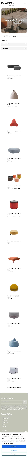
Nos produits (5, 418)
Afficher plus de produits (14, 387)
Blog (3, 424)
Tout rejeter (14, 454)
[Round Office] (7, 4)
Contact (4, 426)
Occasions (5, 422)
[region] (14, 444)
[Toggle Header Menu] (14, 3)
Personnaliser (14, 450)
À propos (4, 420)
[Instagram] (26, 432)
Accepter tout (14, 446)
